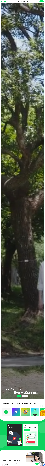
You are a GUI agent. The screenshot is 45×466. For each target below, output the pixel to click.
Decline (33, 463)
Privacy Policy (21, 463)
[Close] (39, 463)
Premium (21, 1)
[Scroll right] (42, 406)
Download (41, 1)
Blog (27, 1)
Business (24, 1)
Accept (37, 463)
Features (18, 1)
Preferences (30, 463)
